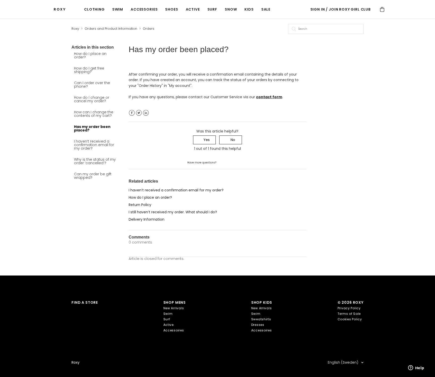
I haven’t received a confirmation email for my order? (94, 145)
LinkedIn (146, 113)
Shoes (171, 9)
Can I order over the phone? (92, 84)
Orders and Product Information (111, 28)
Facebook (132, 113)
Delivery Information (146, 219)
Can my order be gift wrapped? (93, 176)
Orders (148, 28)
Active (193, 9)
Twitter (139, 113)
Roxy (75, 28)
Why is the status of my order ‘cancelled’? (95, 161)
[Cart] (382, 9)
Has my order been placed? (92, 128)
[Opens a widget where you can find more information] (416, 368)
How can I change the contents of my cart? (93, 114)
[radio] (204, 139)
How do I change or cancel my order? (91, 99)
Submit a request (232, 162)
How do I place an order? (90, 55)
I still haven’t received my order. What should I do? (173, 212)
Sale (265, 9)
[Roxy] (60, 9)
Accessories (144, 9)
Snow (231, 9)
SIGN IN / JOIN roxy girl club (340, 9)
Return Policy (140, 204)
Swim (117, 9)
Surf (212, 9)
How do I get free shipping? (89, 70)
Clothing (94, 9)
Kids (248, 9)
